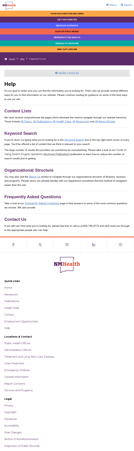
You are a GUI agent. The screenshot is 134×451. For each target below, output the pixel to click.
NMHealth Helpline (67, 43)
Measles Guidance (67, 25)
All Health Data (62, 121)
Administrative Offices (17, 350)
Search (127, 5)
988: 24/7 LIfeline (67, 49)
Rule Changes (12, 432)
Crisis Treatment (14, 363)
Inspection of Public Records (21, 446)
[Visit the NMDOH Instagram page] (67, 244)
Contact (9, 314)
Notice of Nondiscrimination (21, 439)
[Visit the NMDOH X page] (40, 244)
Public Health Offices (17, 343)
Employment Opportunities (21, 321)
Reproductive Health (67, 37)
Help (22, 59)
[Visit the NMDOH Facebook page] (13, 244)
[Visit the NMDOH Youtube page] (120, 244)
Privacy (8, 405)
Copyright (10, 412)
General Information (16, 376)
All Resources (80, 121)
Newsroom (11, 294)
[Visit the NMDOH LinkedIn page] (93, 244)
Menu (113, 5)
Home (12, 59)
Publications (11, 301)
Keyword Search (74, 139)
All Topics (26, 121)
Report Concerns (14, 383)
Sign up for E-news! (67, 31)
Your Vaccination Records (67, 13)
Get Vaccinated (67, 19)
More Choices (68, 73)
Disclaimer (10, 419)
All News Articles (105, 121)
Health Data (11, 308)
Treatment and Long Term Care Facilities (29, 356)
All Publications (42, 121)
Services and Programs (18, 390)
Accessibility (11, 425)
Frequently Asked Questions (42, 203)
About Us (34, 176)
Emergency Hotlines (17, 370)
